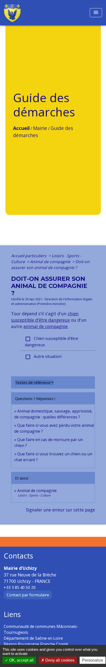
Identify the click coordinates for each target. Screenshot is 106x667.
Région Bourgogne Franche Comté (36, 644)
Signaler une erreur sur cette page (60, 510)
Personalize (92, 660)
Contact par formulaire (28, 595)
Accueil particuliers (29, 255)
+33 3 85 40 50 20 (19, 587)
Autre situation (43, 357)
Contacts (18, 556)
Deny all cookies (59, 660)
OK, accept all (21, 660)
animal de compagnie (45, 326)
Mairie (40, 128)
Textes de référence (33, 382)
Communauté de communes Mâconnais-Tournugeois (41, 629)
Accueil (21, 128)
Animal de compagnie (50, 261)
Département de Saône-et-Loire (33, 638)
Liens (12, 614)
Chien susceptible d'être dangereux (51, 342)
